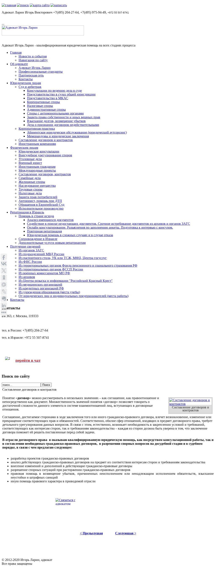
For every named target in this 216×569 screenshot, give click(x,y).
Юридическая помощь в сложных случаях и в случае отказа (70, 235)
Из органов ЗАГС (31, 250)
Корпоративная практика (37, 128)
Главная (16, 52)
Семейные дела (30, 178)
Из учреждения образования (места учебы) (49, 292)
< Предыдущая (91, 533)
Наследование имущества (37, 185)
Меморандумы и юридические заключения (58, 136)
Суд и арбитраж (30, 87)
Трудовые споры (30, 189)
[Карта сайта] (40, 5)
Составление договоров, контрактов (45, 174)
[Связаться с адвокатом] (58, 5)
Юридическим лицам (25, 83)
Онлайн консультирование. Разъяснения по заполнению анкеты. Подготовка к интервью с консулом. (100, 227)
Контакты (26, 79)
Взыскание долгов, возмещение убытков (56, 121)
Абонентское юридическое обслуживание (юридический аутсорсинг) (77, 132)
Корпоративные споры (43, 102)
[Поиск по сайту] (23, 5)
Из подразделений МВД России (41, 254)
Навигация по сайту (33, 60)
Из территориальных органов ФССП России (51, 269)
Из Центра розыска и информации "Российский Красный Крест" (66, 280)
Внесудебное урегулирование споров (45, 155)
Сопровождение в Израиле (38, 239)
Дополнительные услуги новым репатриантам (52, 242)
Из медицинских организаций (40, 284)
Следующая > (125, 533)
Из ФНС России (30, 261)
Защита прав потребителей (38, 197)
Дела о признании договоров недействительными (63, 125)
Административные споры (46, 109)
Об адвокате (19, 64)
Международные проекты (37, 170)
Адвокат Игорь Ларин (35, 68)
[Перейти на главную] (9, 5)
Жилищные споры (32, 182)
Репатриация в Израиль (27, 212)
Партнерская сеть (31, 75)
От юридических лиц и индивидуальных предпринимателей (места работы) (73, 296)
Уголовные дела (30, 159)
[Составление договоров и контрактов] (190, 404)
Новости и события (33, 56)
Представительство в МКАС (47, 98)
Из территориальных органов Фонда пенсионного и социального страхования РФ (78, 265)
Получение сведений (25, 246)
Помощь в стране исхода (36, 216)
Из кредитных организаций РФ (41, 288)
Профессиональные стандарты (41, 71)
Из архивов (27, 277)
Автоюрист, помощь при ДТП (40, 201)
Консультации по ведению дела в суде (54, 90)
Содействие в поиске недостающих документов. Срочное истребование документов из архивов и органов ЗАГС (108, 223)
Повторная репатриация (44, 231)
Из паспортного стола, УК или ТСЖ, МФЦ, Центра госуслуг (63, 258)
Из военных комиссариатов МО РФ (44, 273)
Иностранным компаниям (37, 144)
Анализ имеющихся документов (50, 220)
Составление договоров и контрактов (46, 140)
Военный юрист (30, 163)
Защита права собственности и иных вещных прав (63, 117)
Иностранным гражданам (37, 166)
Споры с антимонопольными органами (55, 113)
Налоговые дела (30, 193)
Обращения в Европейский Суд (41, 204)
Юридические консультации (39, 151)
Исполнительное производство (41, 208)
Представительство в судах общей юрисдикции (61, 94)
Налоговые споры (40, 106)
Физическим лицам (24, 147)
